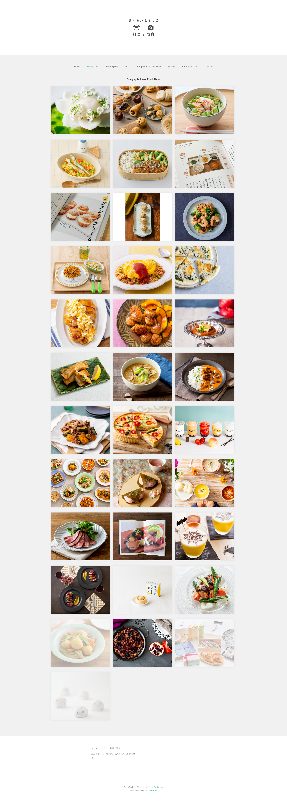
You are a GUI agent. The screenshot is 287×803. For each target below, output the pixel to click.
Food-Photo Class (190, 66)
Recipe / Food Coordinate (149, 66)
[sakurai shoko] (143, 27)
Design (171, 66)
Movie (127, 66)
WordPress (153, 790)
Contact (209, 66)
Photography (93, 66)
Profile (77, 66)
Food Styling (112, 66)
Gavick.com (158, 787)
